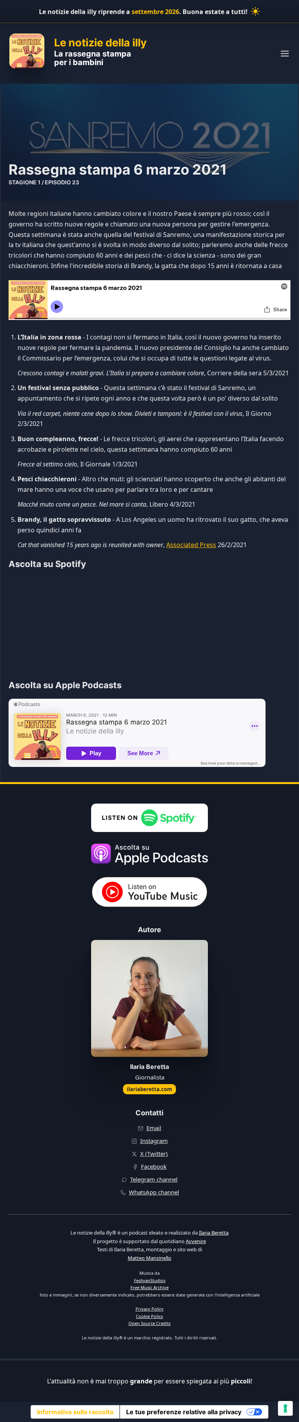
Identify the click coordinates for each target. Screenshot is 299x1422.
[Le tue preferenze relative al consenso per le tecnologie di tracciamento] (285, 1408)
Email (153, 1128)
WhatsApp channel (154, 1192)
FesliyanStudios (149, 1280)
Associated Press (191, 545)
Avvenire (196, 1241)
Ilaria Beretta (214, 1232)
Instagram (154, 1141)
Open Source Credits (149, 1323)
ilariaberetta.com (149, 1089)
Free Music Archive (149, 1287)
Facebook (154, 1166)
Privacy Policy (149, 1309)
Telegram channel (154, 1179)
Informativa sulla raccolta (75, 1412)
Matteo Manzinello (149, 1257)
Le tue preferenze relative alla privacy (183, 1412)
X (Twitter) (154, 1153)
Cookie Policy (149, 1316)
